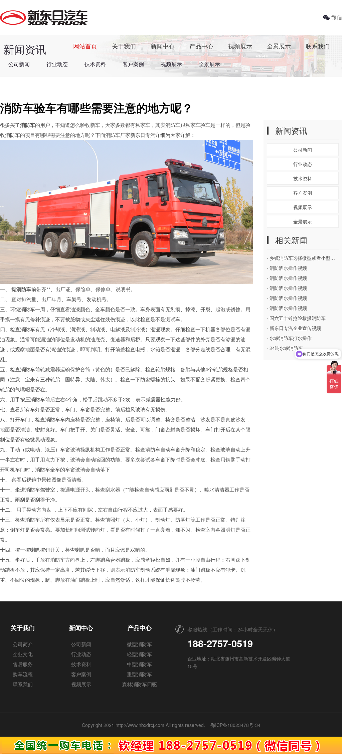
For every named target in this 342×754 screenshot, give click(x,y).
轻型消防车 (139, 653)
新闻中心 (163, 45)
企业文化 (23, 653)
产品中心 (201, 45)
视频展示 (240, 45)
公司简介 (23, 643)
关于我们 (124, 45)
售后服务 (23, 664)
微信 (336, 17)
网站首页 (85, 45)
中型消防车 (139, 664)
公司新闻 (19, 64)
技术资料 (95, 64)
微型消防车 (139, 643)
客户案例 (133, 64)
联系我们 (318, 45)
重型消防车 (139, 674)
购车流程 (23, 674)
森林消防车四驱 (139, 684)
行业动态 (57, 64)
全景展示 (279, 45)
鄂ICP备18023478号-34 (235, 725)
